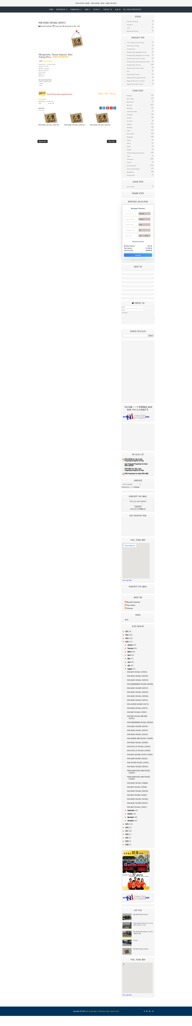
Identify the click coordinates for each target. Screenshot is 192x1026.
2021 (127, 837)
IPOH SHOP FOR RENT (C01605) (137, 795)
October (130, 814)
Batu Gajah (130, 99)
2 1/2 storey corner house (135, 42)
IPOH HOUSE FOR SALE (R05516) (137, 734)
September (131, 810)
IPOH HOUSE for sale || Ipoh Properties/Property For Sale (134, 460)
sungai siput (130, 175)
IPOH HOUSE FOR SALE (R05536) (137, 799)
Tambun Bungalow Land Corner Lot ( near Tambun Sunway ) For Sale (143, 924)
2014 (127, 641)
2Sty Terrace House (133, 46)
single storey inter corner (135, 84)
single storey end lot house (135, 81)
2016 (127, 827)
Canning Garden (132, 111)
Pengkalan (130, 137)
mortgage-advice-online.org (138, 260)
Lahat (128, 130)
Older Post (111, 141)
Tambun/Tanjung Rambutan (135, 153)
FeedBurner (142, 509)
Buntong (129, 108)
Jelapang (129, 127)
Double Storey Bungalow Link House (138, 55)
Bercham (129, 105)
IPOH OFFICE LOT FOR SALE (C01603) (138, 746)
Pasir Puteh (130, 134)
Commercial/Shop (132, 21)
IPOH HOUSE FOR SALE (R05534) (137, 791)
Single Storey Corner (133, 74)
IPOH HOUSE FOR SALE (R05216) (140, 914)
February (131, 648)
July (129, 665)
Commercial (75, 9)
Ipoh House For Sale (70, 26)
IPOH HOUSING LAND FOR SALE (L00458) (140, 738)
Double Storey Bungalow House (136, 52)
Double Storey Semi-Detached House (138, 62)
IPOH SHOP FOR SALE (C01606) (137, 787)
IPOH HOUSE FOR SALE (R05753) (100, 125)
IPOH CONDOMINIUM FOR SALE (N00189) (140, 722)
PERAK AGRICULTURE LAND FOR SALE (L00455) (138, 771)
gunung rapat (131, 166)
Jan (140, 236)
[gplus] (149, 1011)
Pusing (129, 140)
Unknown (130, 608)
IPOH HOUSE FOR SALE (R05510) (137, 700)
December (131, 820)
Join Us (117, 9)
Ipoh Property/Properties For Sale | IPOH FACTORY (136, 465)
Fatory (96, 9)
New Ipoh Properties (133, 602)
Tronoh (129, 162)
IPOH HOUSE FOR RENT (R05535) (137, 766)
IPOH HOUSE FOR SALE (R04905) (140, 949)
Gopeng (129, 124)
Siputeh (129, 150)
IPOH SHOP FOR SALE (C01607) (137, 807)
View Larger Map (127, 580)
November (131, 817)
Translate (136, 487)
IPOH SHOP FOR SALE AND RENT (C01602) (137, 717)
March (130, 651)
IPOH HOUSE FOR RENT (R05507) (137, 688)
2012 (127, 635)
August (130, 669)
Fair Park (129, 121)
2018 (127, 834)
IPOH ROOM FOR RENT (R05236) (137, 758)
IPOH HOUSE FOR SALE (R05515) (137, 730)
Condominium (131, 49)
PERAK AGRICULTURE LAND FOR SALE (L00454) (138, 778)
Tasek (128, 156)
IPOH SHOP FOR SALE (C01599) (137, 672)
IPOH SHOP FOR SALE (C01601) (137, 712)
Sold (78, 26)
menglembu (130, 172)
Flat (128, 71)
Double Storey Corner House (136, 58)
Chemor (129, 118)
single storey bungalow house (136, 78)
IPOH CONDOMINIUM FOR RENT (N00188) (140, 684)
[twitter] (147, 1011)
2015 (127, 824)
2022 (127, 841)
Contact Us (107, 9)
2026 (146, 236)
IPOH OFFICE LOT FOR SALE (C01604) (138, 750)
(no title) (135, 940)
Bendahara (130, 102)
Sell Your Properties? (132, 9)
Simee (128, 146)
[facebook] (144, 1011)
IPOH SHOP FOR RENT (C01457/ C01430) (140, 754)
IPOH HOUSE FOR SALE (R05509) (137, 692)
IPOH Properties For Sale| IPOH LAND (136, 473)
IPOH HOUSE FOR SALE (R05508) (137, 696)
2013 (127, 638)
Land (86, 9)
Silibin (128, 143)
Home (51, 9)
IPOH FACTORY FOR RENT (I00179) (138, 704)
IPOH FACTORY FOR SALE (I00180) (138, 762)
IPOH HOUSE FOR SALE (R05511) (137, 708)
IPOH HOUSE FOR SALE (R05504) (137, 676)
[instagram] (153, 1011)
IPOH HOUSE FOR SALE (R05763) (74, 125)
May (129, 658)
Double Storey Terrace (134, 65)
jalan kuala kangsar (133, 169)
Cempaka (130, 115)
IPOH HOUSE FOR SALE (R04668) (137, 783)
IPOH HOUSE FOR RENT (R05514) (137, 726)
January (130, 645)
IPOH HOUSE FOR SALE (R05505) (137, 680)
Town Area (130, 159)
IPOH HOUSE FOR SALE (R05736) (48, 125)
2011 (127, 631)
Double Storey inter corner (135, 68)
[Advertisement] (61, 18)
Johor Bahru (131, 187)
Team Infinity (131, 605)
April (129, 655)
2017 (127, 831)
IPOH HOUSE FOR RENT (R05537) (137, 803)
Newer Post (42, 141)
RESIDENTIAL (61, 9)
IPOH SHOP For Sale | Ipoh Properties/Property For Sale (134, 469)
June (129, 662)
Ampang (129, 96)
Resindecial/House (132, 31)
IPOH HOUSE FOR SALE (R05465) (137, 742)
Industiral (130, 25)
